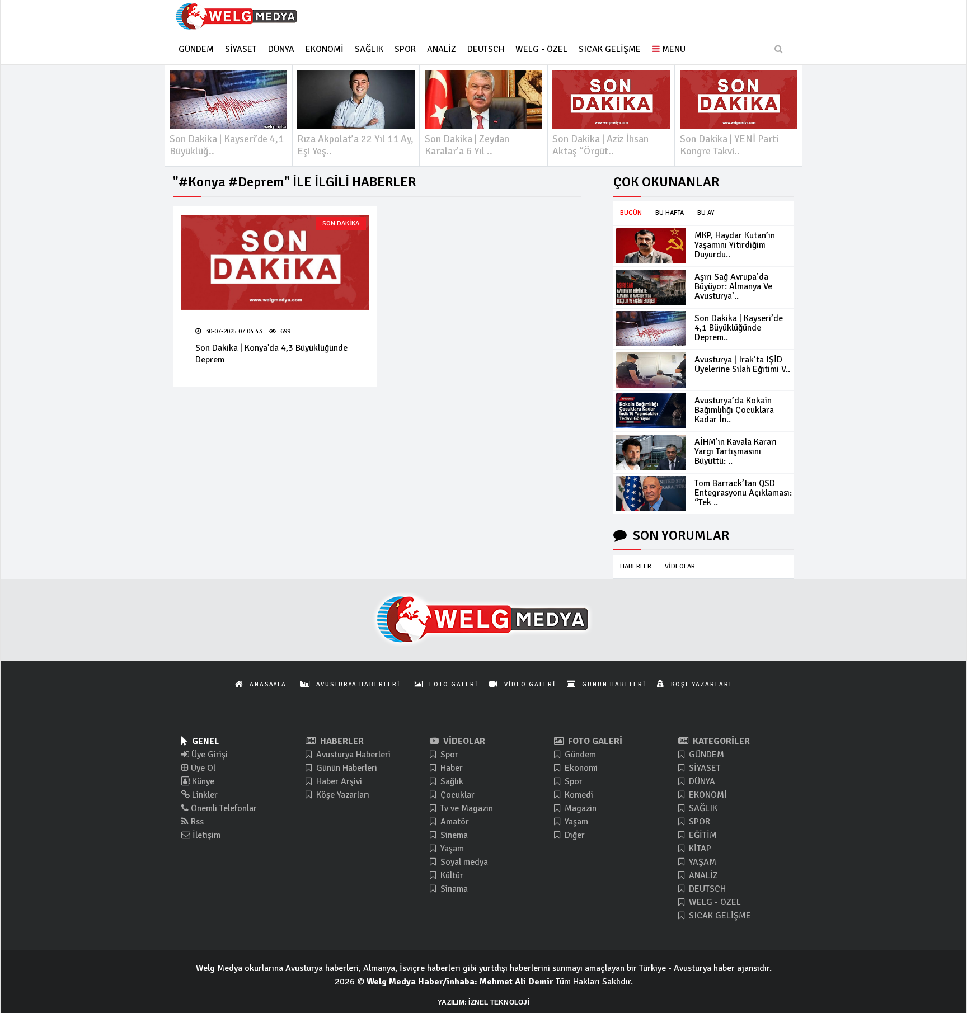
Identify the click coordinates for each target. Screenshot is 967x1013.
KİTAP (699, 848)
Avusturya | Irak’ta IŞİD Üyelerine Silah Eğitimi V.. (742, 364)
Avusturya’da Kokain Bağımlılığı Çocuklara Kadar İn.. (734, 410)
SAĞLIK (702, 808)
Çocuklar (456, 794)
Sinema (453, 835)
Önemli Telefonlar (223, 808)
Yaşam (451, 848)
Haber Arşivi (338, 781)
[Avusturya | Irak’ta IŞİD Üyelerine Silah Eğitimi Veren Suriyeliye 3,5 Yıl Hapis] (651, 370)
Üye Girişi (208, 754)
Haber (450, 768)
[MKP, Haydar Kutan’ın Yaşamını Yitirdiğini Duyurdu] (651, 245)
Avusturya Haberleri (352, 754)
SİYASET (704, 768)
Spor (448, 754)
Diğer (573, 835)
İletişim (205, 835)
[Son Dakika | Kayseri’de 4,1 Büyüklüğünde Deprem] (651, 328)
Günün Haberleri (345, 768)
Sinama (453, 888)
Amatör (453, 821)
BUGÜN (631, 213)
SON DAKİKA (340, 223)
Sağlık (450, 781)
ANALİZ (702, 875)
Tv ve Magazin (465, 808)
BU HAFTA (669, 213)
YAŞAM (701, 862)
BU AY (705, 213)
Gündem (579, 754)
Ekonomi (580, 768)
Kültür (450, 875)
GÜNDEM (705, 754)
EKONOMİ (707, 794)
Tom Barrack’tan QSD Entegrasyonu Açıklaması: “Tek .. (743, 493)
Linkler (204, 794)
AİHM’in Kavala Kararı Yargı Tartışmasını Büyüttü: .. (735, 451)
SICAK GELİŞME (719, 915)
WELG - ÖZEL (714, 902)
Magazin (579, 808)
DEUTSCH (706, 888)
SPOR (698, 821)
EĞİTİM (702, 835)
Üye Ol (202, 768)
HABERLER (635, 566)
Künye (202, 781)
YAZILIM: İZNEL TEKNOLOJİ (483, 1002)
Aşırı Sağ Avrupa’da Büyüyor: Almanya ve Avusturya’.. (733, 286)
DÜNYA (701, 781)
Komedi (577, 794)
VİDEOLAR (680, 566)
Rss (196, 821)
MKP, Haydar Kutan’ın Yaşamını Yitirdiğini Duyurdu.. (734, 245)
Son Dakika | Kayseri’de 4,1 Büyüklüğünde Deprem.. (738, 328)
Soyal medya (463, 862)
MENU (673, 49)
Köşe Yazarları (341, 794)
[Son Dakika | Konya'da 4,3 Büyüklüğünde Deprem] (275, 262)
